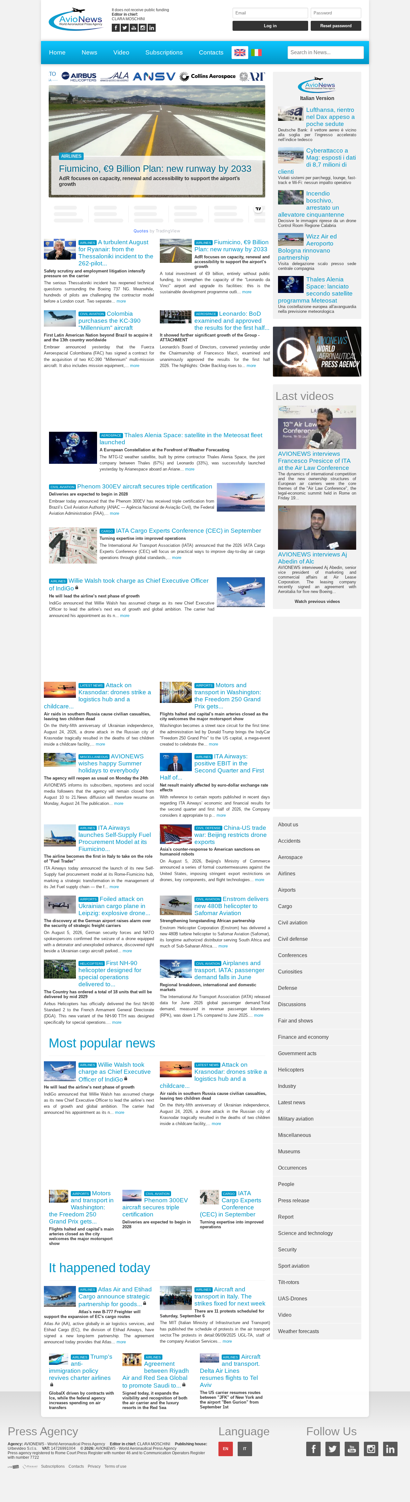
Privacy (94, 1466)
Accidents (289, 841)
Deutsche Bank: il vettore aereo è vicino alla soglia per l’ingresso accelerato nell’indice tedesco (317, 124)
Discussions (292, 1004)
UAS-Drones (292, 1298)
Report (285, 1217)
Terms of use (115, 1466)
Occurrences (292, 1168)
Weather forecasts (298, 1331)
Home (57, 52)
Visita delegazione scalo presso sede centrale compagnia (317, 252)
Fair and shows (295, 1020)
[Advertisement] (157, 399)
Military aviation (296, 1119)
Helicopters (291, 1069)
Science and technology (305, 1233)
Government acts (297, 1053)
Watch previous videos (317, 601)
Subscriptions (164, 52)
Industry (287, 1086)
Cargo (285, 906)
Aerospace (290, 857)
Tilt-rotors (288, 1282)
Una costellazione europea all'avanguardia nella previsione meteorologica (317, 295)
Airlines (286, 873)
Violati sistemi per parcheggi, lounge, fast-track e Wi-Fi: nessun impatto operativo (317, 166)
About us (288, 824)
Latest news (291, 1102)
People (286, 1184)
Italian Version (317, 98)
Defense (287, 988)
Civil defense (293, 939)
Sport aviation (293, 1266)
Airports (287, 890)
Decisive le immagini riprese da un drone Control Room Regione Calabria (317, 209)
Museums (289, 1151)
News (89, 52)
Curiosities (290, 971)
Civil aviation (293, 922)
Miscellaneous (294, 1135)
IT (244, 1449)
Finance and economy (303, 1037)
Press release (293, 1200)
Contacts (211, 52)
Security (287, 1249)
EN (225, 1449)
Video (121, 52)
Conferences (292, 955)
